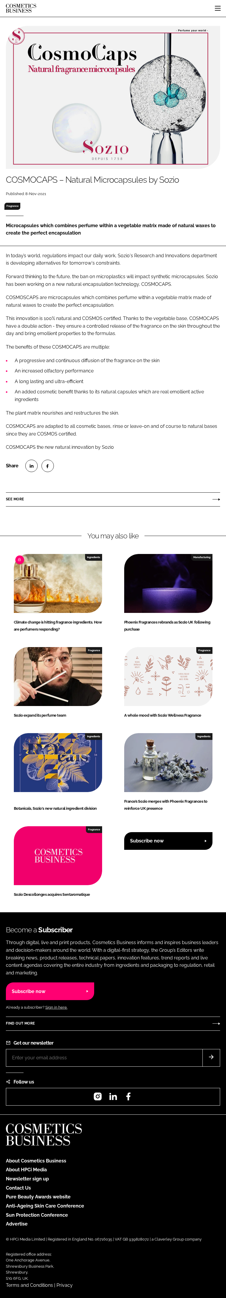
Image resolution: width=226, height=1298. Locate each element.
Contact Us (18, 1188)
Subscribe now (147, 841)
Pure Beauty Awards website (38, 1197)
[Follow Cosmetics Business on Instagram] (97, 1098)
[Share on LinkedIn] (31, 466)
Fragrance (12, 205)
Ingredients (93, 557)
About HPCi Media (26, 1169)
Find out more (20, 1023)
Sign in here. (56, 1007)
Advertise (17, 1224)
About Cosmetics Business (36, 1161)
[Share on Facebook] (47, 466)
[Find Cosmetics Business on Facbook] (128, 1098)
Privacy (64, 1285)
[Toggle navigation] (217, 8)
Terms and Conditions (29, 1285)
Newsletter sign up (27, 1179)
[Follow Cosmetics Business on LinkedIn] (113, 1098)
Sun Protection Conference (37, 1215)
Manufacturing (201, 557)
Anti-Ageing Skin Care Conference (45, 1206)
